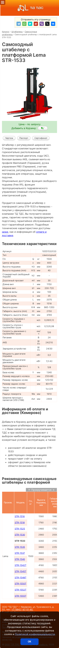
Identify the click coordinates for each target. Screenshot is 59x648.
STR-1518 (20, 522)
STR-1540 (20, 559)
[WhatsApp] (24, 23)
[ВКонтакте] (53, 23)
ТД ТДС (36, 8)
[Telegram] (18, 23)
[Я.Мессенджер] (30, 23)
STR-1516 (20, 516)
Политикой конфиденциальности (35, 634)
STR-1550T (20, 583)
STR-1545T (20, 571)
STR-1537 (20, 553)
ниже (5, 231)
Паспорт (23, 138)
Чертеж (9, 138)
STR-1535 (20, 547)
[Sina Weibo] (35, 23)
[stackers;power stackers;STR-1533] (43, 128)
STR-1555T (20, 596)
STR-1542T (20, 565)
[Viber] (41, 23)
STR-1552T (20, 589)
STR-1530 (20, 534)
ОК (29, 641)
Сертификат (40, 138)
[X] (47, 23)
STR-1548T (20, 577)
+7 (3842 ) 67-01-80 (22, 609)
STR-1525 (20, 528)
